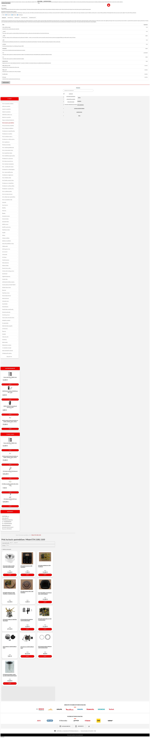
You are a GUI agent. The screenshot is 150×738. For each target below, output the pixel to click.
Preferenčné (9, 14)
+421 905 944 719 (80, 726)
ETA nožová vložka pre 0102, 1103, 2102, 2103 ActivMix (9, 566)
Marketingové (20, 14)
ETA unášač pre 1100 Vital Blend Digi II (9, 647)
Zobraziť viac (9, 356)
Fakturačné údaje (70, 101)
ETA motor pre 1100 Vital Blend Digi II (27, 647)
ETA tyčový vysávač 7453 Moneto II (10, 471)
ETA (30, 535)
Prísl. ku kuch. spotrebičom (23, 535)
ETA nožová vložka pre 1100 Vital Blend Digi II (10, 620)
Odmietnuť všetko (4, 3)
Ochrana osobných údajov (79, 108)
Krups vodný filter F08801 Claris (10, 377)
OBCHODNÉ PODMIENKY (79, 104)
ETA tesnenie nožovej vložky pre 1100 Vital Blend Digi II (45, 647)
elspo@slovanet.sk (6, 525)
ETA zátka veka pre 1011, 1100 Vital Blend (27, 592)
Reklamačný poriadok (71, 99)
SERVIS (79, 97)
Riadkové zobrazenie (7, 549)
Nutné (4, 14)
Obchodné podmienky (70, 96)
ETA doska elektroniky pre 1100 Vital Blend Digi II (44, 619)
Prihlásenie (40, 1)
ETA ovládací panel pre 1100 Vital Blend (26, 566)
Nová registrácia (47, 1)
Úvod (17, 535)
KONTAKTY (79, 101)
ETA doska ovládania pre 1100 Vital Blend (44, 566)
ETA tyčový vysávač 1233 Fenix (10, 499)
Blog (79, 115)
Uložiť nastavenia (6, 82)
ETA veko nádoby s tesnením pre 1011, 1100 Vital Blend (45, 593)
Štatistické (14, 14)
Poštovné (71, 93)
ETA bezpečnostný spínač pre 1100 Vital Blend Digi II (27, 620)
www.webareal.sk (79, 735)
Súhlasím (9, 3)
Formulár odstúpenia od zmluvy (71, 104)
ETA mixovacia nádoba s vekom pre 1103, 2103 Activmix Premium (10, 675)
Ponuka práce (79, 112)
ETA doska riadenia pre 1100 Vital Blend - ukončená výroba (9, 593)
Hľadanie (78, 87)
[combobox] (11, 542)
